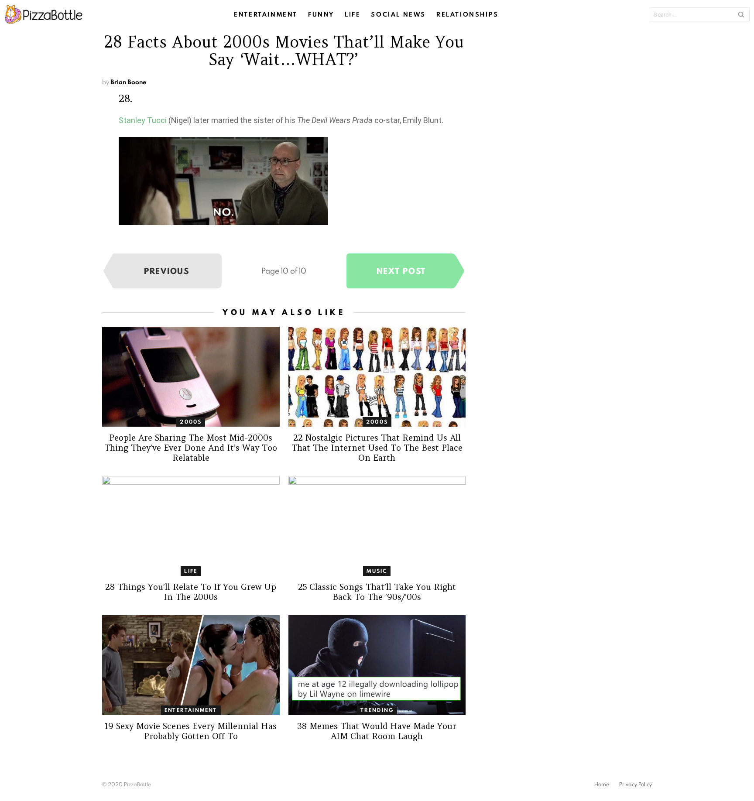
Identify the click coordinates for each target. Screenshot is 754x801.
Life (352, 14)
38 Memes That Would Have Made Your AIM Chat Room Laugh (376, 731)
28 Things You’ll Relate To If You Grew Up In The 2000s (190, 592)
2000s (191, 421)
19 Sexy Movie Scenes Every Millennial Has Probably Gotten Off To (191, 731)
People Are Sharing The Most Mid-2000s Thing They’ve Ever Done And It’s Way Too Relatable (190, 447)
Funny (321, 14)
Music (377, 571)
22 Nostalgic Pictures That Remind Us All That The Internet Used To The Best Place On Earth (377, 447)
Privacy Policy (635, 784)
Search (741, 14)
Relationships (467, 14)
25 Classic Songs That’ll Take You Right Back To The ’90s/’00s (377, 592)
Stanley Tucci (143, 120)
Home (601, 784)
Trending (377, 710)
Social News (398, 14)
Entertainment (266, 14)
